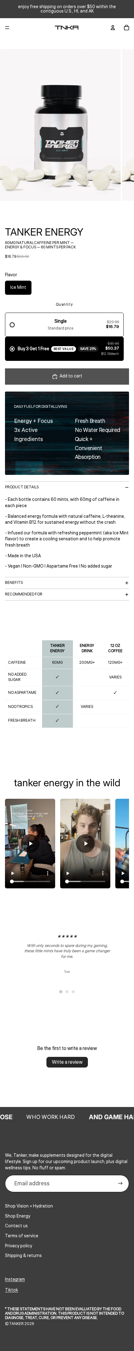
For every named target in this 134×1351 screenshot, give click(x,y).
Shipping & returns (23, 1256)
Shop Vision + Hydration (29, 1206)
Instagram (15, 1279)
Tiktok (11, 1290)
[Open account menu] (113, 27)
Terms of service (21, 1236)
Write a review (67, 1062)
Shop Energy (17, 1216)
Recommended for (23, 594)
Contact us (16, 1226)
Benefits (14, 582)
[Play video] (30, 843)
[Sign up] (120, 1183)
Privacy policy (18, 1246)
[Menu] (7, 27)
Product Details (22, 487)
